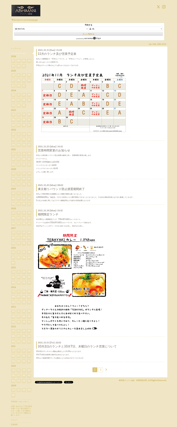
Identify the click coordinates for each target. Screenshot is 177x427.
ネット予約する (88, 34)
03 (13, 66)
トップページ (16, 49)
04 (29, 61)
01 (24, 66)
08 (13, 100)
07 (13, 61)
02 (18, 66)
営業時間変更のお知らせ (54, 150)
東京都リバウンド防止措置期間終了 (61, 189)
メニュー (14, 420)
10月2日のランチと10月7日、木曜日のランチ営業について (77, 346)
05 (24, 61)
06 (18, 61)
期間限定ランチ (48, 214)
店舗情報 (14, 425)
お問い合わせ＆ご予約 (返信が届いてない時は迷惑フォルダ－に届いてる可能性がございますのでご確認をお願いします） (21, 411)
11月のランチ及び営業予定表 (57, 54)
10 (24, 75)
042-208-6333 (159, 44)
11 (18, 75)
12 (13, 75)
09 (29, 75)
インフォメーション (18, 53)
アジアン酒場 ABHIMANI (136, 380)
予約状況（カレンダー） (20, 402)
